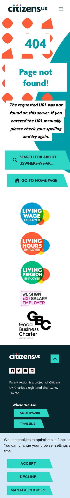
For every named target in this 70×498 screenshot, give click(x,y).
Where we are (24, 405)
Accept (28, 463)
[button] (61, 8)
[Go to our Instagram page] (25, 371)
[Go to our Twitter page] (19, 371)
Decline (28, 477)
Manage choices (28, 490)
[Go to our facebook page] (12, 371)
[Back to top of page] (55, 358)
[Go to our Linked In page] (32, 371)
